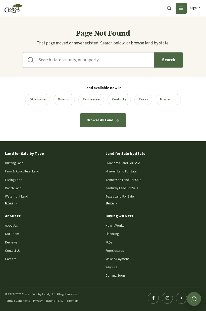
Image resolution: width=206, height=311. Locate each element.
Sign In (195, 8)
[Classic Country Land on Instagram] (167, 298)
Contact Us (12, 250)
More (9, 203)
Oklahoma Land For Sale (123, 163)
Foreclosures (115, 250)
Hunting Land (14, 163)
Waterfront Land (16, 196)
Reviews (11, 242)
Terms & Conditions (17, 301)
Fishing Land (13, 179)
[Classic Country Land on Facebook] (153, 298)
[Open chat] (194, 299)
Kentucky (119, 99)
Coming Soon (115, 275)
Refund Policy (54, 301)
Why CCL (112, 267)
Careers (10, 259)
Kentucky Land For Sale (122, 188)
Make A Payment (117, 259)
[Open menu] (181, 8)
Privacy (38, 301)
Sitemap (72, 301)
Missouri (64, 99)
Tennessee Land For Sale (123, 179)
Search (168, 60)
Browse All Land (100, 120)
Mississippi (168, 99)
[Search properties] (169, 8)
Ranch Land (13, 188)
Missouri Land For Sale (121, 171)
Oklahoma (37, 99)
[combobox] (96, 60)
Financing (112, 233)
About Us (11, 225)
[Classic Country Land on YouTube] (181, 298)
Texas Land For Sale (120, 196)
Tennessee (91, 99)
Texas (143, 99)
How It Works (115, 225)
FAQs (109, 242)
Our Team (12, 233)
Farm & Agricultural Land (22, 171)
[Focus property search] (30, 60)
